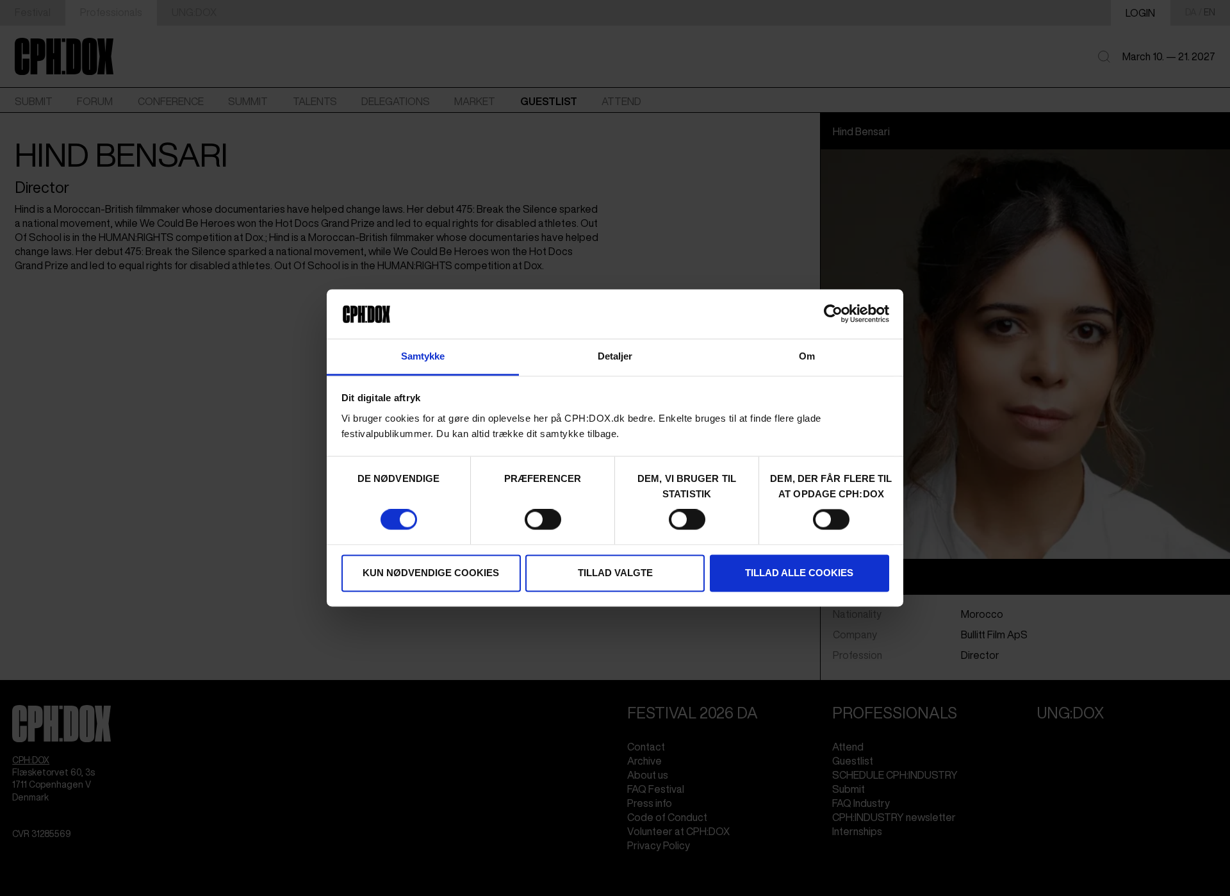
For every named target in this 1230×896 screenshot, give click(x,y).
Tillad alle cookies (799, 572)
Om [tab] (807, 356)
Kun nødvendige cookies (431, 572)
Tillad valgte (615, 572)
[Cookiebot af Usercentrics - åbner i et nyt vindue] (833, 314)
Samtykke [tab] (423, 356)
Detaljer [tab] (615, 356)
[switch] (543, 520)
